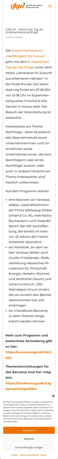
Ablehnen (29, 438)
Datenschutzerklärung (29, 454)
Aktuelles (19, 37)
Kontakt (43, 454)
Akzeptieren (29, 430)
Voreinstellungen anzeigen (29, 447)
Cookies (14, 454)
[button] (53, 395)
